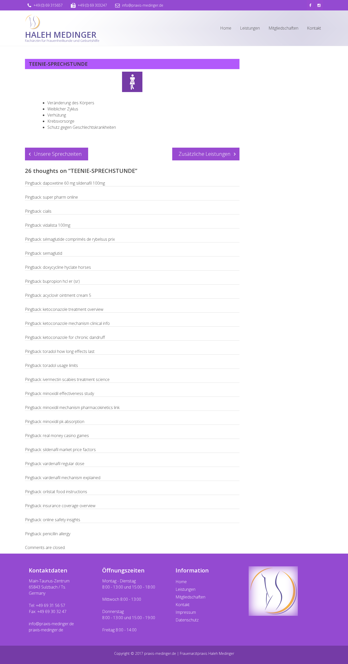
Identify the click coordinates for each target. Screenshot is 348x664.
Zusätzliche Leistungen (205, 153)
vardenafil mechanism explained (71, 477)
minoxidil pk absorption (63, 421)
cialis (47, 211)
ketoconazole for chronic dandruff (74, 337)
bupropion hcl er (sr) (61, 281)
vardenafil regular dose (63, 463)
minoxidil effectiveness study (68, 393)
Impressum (186, 612)
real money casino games (66, 435)
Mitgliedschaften (283, 28)
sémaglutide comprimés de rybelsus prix (79, 239)
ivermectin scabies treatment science (76, 379)
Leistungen (250, 28)
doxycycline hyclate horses (67, 267)
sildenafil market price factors (69, 449)
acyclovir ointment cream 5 (67, 295)
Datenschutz (187, 620)
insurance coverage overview (69, 505)
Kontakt (314, 28)
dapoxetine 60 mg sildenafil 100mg (74, 183)
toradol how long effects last (69, 351)
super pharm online (60, 197)
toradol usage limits (60, 365)
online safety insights (61, 519)
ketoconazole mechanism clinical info (76, 323)
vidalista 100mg (56, 225)
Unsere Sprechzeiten (58, 153)
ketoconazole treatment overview (73, 309)
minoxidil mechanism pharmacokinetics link (81, 407)
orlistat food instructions (65, 491)
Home (225, 28)
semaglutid (52, 253)
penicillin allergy (56, 534)
